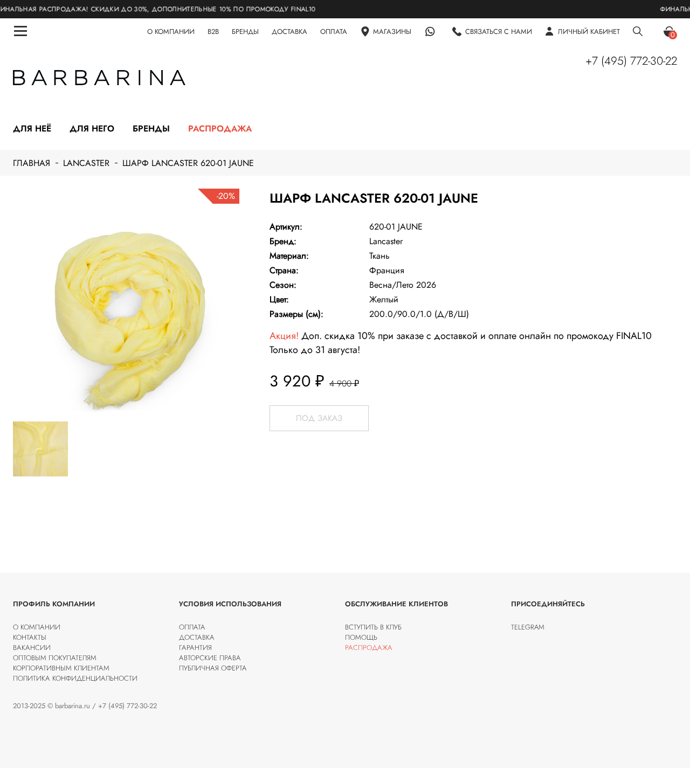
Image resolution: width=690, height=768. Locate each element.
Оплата (192, 627)
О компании (36, 627)
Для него (92, 128)
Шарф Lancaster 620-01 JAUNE (188, 163)
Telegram (527, 627)
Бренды (151, 128)
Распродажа (220, 128)
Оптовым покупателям (54, 658)
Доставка (197, 637)
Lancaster (86, 163)
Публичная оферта (213, 668)
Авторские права (210, 658)
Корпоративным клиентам (61, 668)
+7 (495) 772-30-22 (631, 61)
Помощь (361, 637)
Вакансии (32, 647)
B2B (213, 31)
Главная (31, 163)
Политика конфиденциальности (75, 678)
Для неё (32, 128)
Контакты (29, 637)
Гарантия (195, 647)
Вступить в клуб (373, 627)
